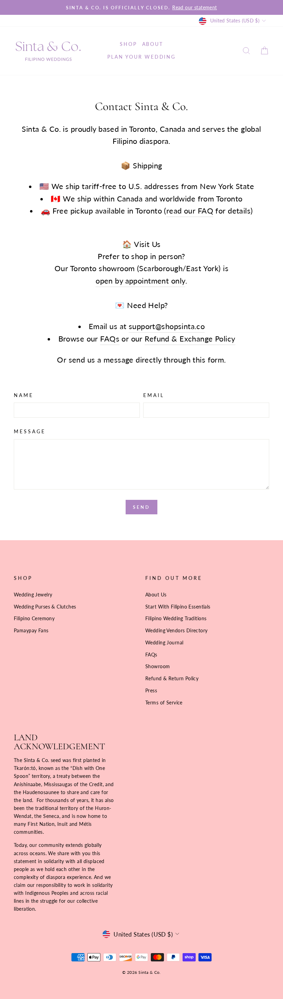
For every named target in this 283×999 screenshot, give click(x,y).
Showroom (157, 666)
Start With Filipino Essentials (178, 607)
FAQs (109, 338)
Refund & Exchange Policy (190, 338)
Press (151, 690)
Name (23, 395)
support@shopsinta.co (167, 326)
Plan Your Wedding (141, 57)
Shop (128, 44)
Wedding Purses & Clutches (45, 607)
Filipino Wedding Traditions (175, 618)
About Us (155, 594)
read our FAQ (189, 210)
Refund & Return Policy (171, 678)
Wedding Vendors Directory (176, 630)
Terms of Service (164, 702)
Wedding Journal (164, 642)
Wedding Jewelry (33, 594)
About (152, 44)
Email (153, 395)
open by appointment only (140, 280)
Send (141, 507)
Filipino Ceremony (34, 618)
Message (30, 431)
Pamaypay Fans (31, 630)
